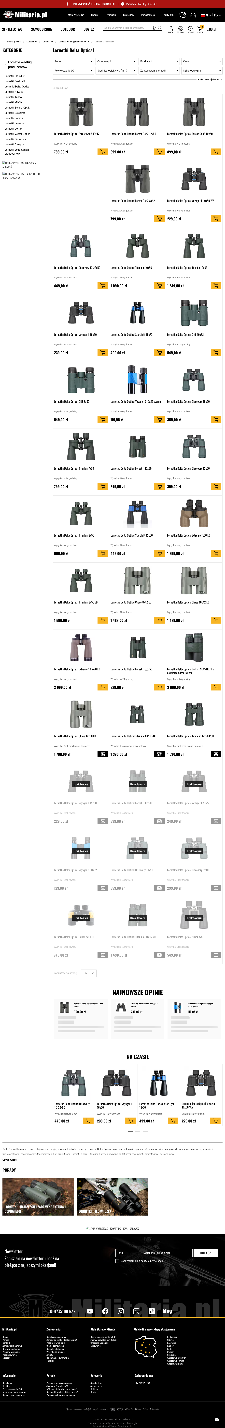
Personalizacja (148, 15)
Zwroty (49, 1355)
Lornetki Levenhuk (15, 123)
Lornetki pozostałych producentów (17, 151)
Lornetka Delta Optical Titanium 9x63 (187, 268)
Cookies (6, 1386)
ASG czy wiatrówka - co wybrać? (61, 1389)
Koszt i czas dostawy (56, 1337)
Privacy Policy (99, 1426)
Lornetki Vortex (13, 128)
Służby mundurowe (11, 1349)
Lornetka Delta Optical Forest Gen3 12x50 (133, 134)
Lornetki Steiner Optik (17, 107)
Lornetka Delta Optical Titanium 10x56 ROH (134, 937)
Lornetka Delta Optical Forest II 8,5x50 (131, 669)
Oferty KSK (168, 15)
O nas (5, 1337)
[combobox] (132, 28)
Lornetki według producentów (72, 41)
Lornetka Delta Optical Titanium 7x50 (74, 468)
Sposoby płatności (55, 1349)
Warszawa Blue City (176, 1358)
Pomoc (5, 1340)
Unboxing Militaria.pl (99, 1343)
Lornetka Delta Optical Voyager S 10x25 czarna (136, 402)
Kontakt (6, 1343)
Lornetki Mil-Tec (14, 102)
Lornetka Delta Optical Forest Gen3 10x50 (190, 134)
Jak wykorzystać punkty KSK (103, 1340)
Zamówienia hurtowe (12, 1346)
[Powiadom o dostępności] (103, 821)
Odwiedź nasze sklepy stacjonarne (154, 1329)
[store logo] (24, 15)
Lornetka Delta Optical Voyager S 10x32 (75, 870)
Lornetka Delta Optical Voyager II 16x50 (75, 335)
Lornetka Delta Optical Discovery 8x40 (188, 870)
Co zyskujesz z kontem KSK (103, 1337)
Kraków (170, 1346)
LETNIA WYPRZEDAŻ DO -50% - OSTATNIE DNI (93, 4)
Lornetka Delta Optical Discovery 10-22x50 (77, 268)
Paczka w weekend (55, 1343)
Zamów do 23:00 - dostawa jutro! (61, 1340)
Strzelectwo (95, 1383)
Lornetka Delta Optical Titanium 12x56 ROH (190, 736)
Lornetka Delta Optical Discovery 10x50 (132, 870)
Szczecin (171, 1355)
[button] (217, 15)
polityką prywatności (152, 1260)
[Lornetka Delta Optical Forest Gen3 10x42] (65, 1008)
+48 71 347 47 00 (142, 1383)
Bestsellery (128, 15)
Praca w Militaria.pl (11, 1352)
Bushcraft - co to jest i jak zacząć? (62, 1392)
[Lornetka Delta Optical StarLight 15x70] (158, 1083)
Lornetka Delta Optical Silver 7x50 (185, 937)
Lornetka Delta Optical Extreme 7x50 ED (188, 535)
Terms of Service (118, 1426)
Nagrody (6, 1358)
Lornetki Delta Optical (17, 86)
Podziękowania (9, 1355)
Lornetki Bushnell (15, 81)
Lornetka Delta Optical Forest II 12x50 (131, 468)
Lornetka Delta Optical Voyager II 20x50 (188, 803)
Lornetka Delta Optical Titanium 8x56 (74, 535)
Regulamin (7, 1383)
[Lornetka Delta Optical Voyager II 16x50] (121, 1008)
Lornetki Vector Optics (17, 133)
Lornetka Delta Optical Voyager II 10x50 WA (190, 201)
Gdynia (170, 1340)
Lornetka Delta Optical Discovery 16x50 (188, 402)
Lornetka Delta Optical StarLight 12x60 (132, 535)
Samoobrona (96, 1386)
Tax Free (50, 1361)
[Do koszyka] (103, 151)
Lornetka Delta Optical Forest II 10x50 (131, 803)
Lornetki (46, 41)
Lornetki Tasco (13, 97)
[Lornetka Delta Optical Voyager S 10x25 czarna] (178, 1008)
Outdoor (30, 41)
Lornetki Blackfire (15, 76)
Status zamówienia (55, 1346)
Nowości (95, 15)
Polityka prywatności (12, 1389)
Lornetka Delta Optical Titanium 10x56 (131, 268)
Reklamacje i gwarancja (57, 1358)
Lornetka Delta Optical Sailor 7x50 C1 (74, 937)
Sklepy (184, 13)
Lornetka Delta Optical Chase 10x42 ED (188, 602)
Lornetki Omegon (15, 144)
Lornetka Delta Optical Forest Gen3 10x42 (76, 134)
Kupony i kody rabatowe (13, 1395)
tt (146, 1311)
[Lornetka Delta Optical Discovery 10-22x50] (74, 1083)
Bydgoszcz (172, 1337)
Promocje (111, 15)
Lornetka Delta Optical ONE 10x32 (185, 335)
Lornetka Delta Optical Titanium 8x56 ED (76, 602)
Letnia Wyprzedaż (75, 15)
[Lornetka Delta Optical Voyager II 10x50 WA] (201, 1083)
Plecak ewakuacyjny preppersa (60, 1395)
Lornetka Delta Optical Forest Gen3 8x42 (133, 201)
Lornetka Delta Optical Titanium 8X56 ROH (133, 736)
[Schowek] (180, 29)
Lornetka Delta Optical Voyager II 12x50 (75, 803)
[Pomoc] (193, 15)
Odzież (93, 1392)
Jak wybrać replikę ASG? (58, 1386)
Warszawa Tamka (175, 1361)
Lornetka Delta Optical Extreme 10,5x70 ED (77, 669)
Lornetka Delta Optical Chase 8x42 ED (131, 602)
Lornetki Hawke (14, 91)
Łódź (169, 1349)
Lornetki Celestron (15, 112)
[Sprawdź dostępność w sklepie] (103, 754)
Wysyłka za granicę (55, 1352)
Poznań (170, 1352)
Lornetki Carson (14, 118)
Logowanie (95, 1346)
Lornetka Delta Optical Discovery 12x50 (188, 468)
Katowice (171, 1343)
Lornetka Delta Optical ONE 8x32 (71, 402)
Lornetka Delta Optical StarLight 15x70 (131, 335)
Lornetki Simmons (15, 139)
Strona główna (14, 41)
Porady (50, 1375)
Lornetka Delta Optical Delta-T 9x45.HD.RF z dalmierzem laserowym (190, 671)
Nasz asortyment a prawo (14, 1392)
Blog (167, 1311)
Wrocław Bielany (175, 1364)
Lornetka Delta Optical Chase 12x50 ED (75, 736)
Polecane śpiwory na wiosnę (59, 1383)
